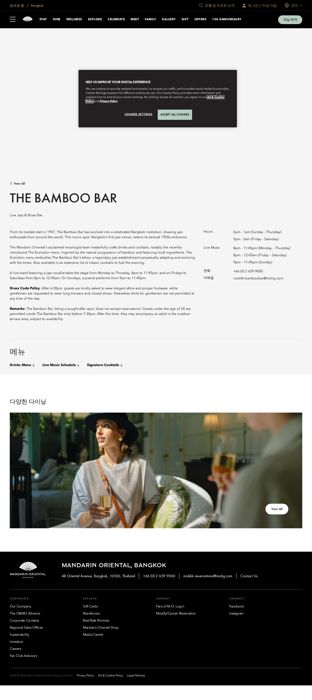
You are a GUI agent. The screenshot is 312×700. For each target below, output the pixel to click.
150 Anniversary (226, 19)
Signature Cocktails (103, 365)
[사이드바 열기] (13, 19)
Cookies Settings (138, 114)
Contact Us (249, 575)
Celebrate (116, 19)
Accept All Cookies (174, 114)
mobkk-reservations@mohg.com (207, 575)
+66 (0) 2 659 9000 (248, 271)
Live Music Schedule (59, 365)
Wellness (74, 19)
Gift (185, 19)
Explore (95, 19)
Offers (200, 19)
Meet (135, 19)
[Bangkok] (27, 19)
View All (19, 183)
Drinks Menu (20, 365)
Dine (56, 19)
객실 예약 (290, 19)
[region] (157, 98)
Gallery (169, 19)
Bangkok (36, 5)
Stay (43, 19)
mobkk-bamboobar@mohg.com (258, 278)
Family (150, 19)
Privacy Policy (108, 101)
